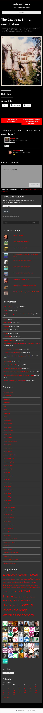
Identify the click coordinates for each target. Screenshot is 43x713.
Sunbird (6, 333)
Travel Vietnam (8, 549)
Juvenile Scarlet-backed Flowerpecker (14, 381)
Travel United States (9, 542)
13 (8, 690)
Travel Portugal (8, 514)
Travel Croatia (8, 437)
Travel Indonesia (8, 476)
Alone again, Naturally (10, 365)
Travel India (7, 472)
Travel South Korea (9, 518)
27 (8, 694)
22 (19, 692)
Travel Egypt (7, 444)
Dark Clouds (7, 322)
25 (36, 692)
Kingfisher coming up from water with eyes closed (18, 314)
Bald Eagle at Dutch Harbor (11, 349)
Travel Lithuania (8, 490)
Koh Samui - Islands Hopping (21, 267)
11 (35, 688)
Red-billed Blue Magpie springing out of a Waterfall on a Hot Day (22, 343)
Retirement (7, 413)
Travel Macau (7, 493)
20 (8, 692)
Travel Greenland (9, 458)
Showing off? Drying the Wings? (13, 368)
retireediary (21, 4)
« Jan (4, 698)
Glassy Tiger (7, 336)
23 (25, 692)
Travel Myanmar (8, 504)
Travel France (7, 451)
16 (25, 690)
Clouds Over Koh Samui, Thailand (23, 273)
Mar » (8, 698)
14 (14, 690)
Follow (6, 211)
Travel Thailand (8, 528)
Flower (6, 310)
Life (5, 406)
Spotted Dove (7, 361)
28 (14, 694)
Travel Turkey (7, 535)
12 (3, 690)
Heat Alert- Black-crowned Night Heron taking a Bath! (19, 375)
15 (19, 690)
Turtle (5, 319)
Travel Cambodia (8, 430)
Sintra (31, 32)
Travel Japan (7, 483)
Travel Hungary (8, 465)
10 (30, 688)
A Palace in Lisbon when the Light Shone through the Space (31, 121)
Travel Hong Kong (9, 462)
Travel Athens (7, 420)
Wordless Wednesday (10, 563)
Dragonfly (6, 326)
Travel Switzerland (9, 525)
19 (3, 692)
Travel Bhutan (8, 427)
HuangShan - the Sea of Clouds (22, 260)
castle (17, 32)
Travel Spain (7, 521)
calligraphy (7, 399)
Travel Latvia (7, 486)
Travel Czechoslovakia (10, 441)
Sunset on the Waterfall (20, 248)
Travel (33, 28)
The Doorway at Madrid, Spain (11, 120)
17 (30, 690)
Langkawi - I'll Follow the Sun (21, 279)
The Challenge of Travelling (21, 241)
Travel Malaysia (8, 497)
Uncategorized (8, 556)
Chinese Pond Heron (10, 307)
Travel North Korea (9, 511)
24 (30, 692)
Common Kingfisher (9, 340)
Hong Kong (7, 402)
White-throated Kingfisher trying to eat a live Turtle (18, 356)
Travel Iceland (8, 469)
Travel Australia (8, 423)
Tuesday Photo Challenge (11, 552)
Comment (34, 185)
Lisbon (21, 32)
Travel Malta (7, 500)
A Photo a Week (26, 28)
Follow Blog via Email (13, 196)
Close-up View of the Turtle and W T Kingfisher (17, 372)
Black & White (7, 395)
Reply (7, 146)
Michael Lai (17, 28)
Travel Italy (7, 479)
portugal (26, 32)
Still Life (6, 329)
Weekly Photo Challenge (22, 30)
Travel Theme (11, 30)
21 (14, 692)
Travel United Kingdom (10, 539)
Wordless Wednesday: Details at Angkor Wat (26, 292)
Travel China (7, 434)
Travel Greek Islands (9, 455)
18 (36, 690)
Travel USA (7, 546)
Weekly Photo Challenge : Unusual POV (24, 285)
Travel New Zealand (9, 507)
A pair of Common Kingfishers (12, 352)
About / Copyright (18, 235)
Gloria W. (13, 138)
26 (3, 694)
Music (5, 409)
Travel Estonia (8, 448)
